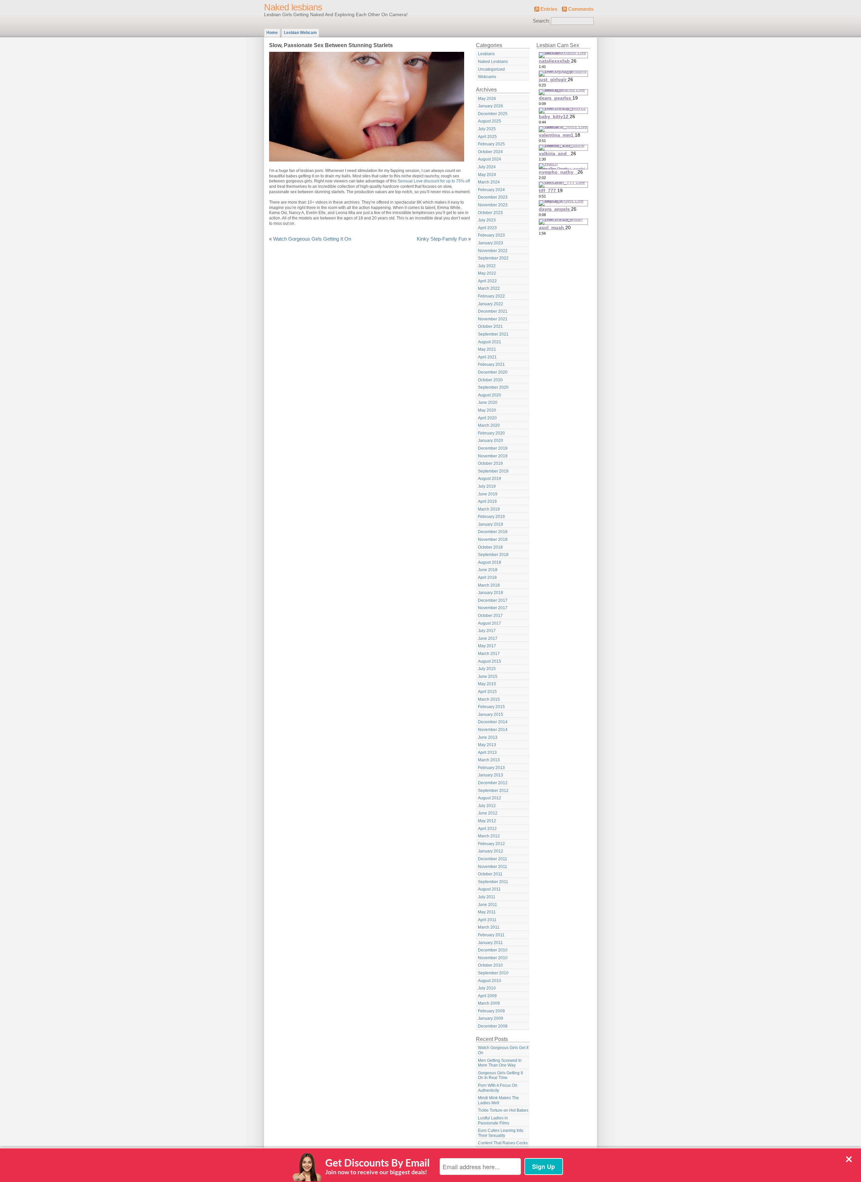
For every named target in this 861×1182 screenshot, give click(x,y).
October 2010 (490, 965)
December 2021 (493, 311)
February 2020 (491, 433)
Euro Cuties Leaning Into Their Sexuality (500, 1133)
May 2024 (487, 174)
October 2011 (490, 874)
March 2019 (489, 509)
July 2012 (487, 805)
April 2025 (487, 136)
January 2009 (490, 1018)
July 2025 (487, 129)
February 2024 (491, 189)
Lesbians (486, 53)
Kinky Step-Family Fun (442, 239)
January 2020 (490, 440)
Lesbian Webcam (300, 32)
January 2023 (490, 243)
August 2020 (489, 395)
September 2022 (493, 258)
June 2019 (487, 494)
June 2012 (487, 813)
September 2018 (493, 554)
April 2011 (487, 919)
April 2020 (487, 418)
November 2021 (493, 319)
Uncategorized (491, 69)
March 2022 (489, 288)
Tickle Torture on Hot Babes (503, 1110)
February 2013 (491, 767)
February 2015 (491, 706)
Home (272, 32)
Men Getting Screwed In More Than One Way (500, 1063)
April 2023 (487, 227)
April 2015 (487, 691)
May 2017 (487, 646)
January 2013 (490, 775)
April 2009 (487, 996)
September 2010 (493, 973)
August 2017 (489, 623)
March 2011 (488, 927)
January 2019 (490, 524)
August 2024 (489, 159)
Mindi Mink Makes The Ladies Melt (498, 1100)
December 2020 (493, 372)
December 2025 (493, 113)
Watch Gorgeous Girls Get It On (503, 1050)
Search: (541, 21)
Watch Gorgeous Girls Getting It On (312, 239)
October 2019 (490, 463)
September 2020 (493, 387)
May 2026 (487, 98)
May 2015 (487, 684)
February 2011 (491, 935)
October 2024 (490, 151)
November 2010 (493, 957)
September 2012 (493, 790)
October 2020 (490, 380)
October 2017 (490, 615)
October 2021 (490, 326)
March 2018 (489, 585)
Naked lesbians (293, 7)
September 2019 (493, 471)
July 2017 (487, 630)
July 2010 (487, 988)
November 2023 (493, 205)
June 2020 (487, 402)
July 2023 (487, 220)
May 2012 (487, 821)
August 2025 (489, 121)
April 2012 (487, 828)
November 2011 (492, 866)
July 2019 (487, 486)
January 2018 (490, 592)
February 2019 (491, 516)
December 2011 (492, 859)
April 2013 (487, 752)
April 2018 (487, 577)
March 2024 (489, 182)
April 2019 (487, 501)
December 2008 (493, 1026)
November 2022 (493, 250)
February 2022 (491, 296)
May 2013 (487, 744)
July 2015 (487, 668)
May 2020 (487, 410)
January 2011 (490, 942)
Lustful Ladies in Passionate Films (493, 1120)
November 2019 (493, 456)
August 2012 (489, 798)
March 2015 (489, 699)
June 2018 (487, 569)
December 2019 (493, 448)
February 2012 (491, 843)
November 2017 (493, 607)
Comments (581, 9)
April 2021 (487, 357)
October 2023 (490, 212)
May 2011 (487, 912)
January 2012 (490, 851)
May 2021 (487, 349)
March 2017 (489, 653)
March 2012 (489, 836)
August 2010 (489, 980)
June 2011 (487, 904)
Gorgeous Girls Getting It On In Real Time (500, 1075)
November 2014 (493, 729)
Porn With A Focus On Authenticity (497, 1088)
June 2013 (487, 737)
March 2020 (489, 425)
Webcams (487, 76)
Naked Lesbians (493, 61)
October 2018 (490, 547)
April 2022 (487, 281)
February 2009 (491, 1011)
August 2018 (489, 562)
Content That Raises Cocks (503, 1143)
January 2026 (490, 106)
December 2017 (493, 600)
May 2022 (487, 273)
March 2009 (489, 1003)
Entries (548, 9)
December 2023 (493, 197)
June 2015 (487, 676)
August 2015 (489, 661)
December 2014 (493, 722)
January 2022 (490, 304)
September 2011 (493, 881)
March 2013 (489, 760)
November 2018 (493, 539)
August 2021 (489, 342)
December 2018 (493, 531)
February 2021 (491, 364)
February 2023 (491, 235)
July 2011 (486, 897)
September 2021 (493, 334)
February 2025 (491, 144)
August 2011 (489, 889)
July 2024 (487, 167)
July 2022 (487, 266)
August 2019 (489, 478)
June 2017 (487, 638)
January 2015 (490, 714)
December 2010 (493, 950)
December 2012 (493, 782)
